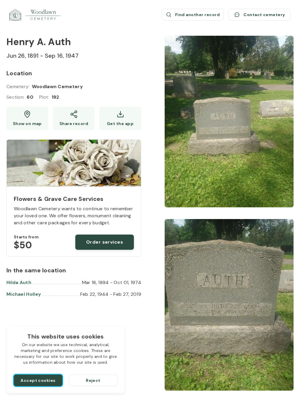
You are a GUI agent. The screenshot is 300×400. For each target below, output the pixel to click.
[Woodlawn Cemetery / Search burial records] (35, 14)
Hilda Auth (18, 282)
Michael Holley (23, 294)
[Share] (74, 118)
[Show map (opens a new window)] (27, 118)
